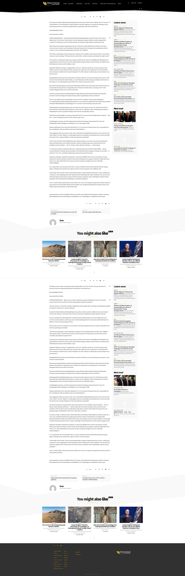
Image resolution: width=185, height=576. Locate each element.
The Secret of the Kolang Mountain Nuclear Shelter (53, 260)
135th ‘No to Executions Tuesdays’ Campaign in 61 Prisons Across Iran (124, 84)
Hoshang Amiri (79, 269)
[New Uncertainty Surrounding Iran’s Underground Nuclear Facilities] (105, 249)
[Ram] (53, 222)
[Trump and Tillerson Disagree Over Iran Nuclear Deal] (125, 116)
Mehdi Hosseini (54, 265)
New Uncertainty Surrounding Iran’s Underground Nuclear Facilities (105, 260)
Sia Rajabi (105, 265)
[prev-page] (90, 272)
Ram (62, 220)
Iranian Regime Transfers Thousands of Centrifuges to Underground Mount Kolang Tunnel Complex (79, 261)
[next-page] (93, 272)
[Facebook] (139, 9)
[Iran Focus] (51, 4)
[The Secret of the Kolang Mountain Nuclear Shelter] (53, 249)
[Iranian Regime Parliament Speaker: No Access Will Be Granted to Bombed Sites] (131, 249)
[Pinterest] (97, 16)
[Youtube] (61, 545)
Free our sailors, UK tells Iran (92, 212)
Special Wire (117, 146)
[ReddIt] (103, 16)
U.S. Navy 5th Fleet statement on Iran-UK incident (63, 213)
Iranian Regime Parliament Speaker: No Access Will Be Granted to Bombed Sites (131, 260)
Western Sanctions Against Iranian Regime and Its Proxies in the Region (124, 58)
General (116, 26)
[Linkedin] (100, 16)
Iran (115, 55)
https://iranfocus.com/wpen (65, 222)
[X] (141, 9)
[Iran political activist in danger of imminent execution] (125, 139)
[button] (129, 3)
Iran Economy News (119, 69)
